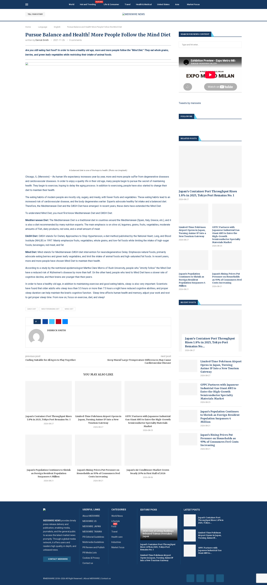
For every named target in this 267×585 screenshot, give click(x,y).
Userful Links (91, 510)
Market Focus (193, 4)
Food (113, 526)
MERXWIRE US (90, 521)
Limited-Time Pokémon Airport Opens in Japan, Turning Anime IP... (209, 535)
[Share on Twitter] (52, 321)
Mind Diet (69, 309)
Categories (118, 510)
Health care (117, 537)
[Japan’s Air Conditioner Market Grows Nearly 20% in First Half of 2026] (148, 450)
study (44, 268)
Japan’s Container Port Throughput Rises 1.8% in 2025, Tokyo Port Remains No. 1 (208, 193)
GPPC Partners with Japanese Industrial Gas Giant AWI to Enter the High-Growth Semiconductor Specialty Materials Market (226, 235)
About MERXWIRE (91, 516)
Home (28, 27)
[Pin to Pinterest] (58, 321)
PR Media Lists (90, 553)
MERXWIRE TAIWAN (92, 532)
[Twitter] (234, 14)
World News (117, 516)
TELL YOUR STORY (35, 14)
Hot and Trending (89, 3)
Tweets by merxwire (190, 103)
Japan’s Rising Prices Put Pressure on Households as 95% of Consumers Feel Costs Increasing (98, 473)
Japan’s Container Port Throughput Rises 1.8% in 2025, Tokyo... (210, 520)
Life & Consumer (111, 4)
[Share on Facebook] (45, 321)
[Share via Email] (65, 321)
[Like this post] (38, 321)
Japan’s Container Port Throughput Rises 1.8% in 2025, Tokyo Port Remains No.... (210, 342)
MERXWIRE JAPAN (92, 526)
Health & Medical (144, 4)
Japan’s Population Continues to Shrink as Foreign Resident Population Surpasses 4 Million (49, 473)
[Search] (240, 4)
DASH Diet (31, 309)
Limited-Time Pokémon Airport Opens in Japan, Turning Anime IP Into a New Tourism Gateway (98, 419)
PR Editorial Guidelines (93, 537)
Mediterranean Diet (50, 309)
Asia (177, 4)
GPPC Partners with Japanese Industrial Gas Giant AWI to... (210, 550)
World (71, 4)
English (57, 27)
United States (163, 4)
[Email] (241, 14)
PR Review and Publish (94, 547)
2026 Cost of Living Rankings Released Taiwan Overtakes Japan (158, 534)
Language (42, 27)
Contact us (88, 563)
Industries (116, 542)
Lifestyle (115, 521)
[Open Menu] (26, 4)
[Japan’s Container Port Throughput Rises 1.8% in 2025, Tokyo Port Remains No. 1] (48, 396)
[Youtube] (237, 14)
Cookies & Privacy (91, 558)
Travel (127, 4)
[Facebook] (230, 14)
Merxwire (44, 176)
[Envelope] (220, 578)
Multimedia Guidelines (93, 542)
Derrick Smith (42, 40)
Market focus (117, 547)
